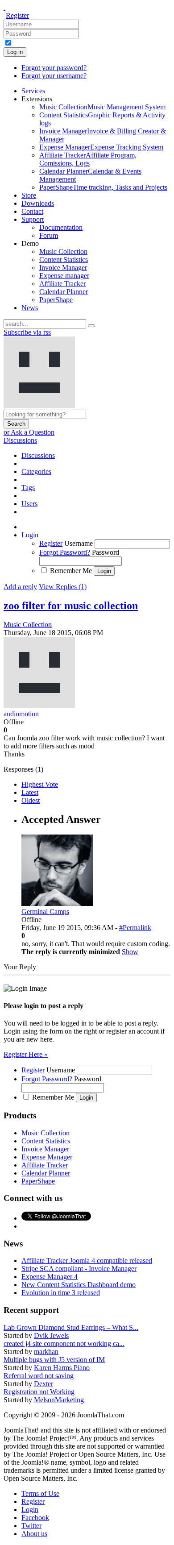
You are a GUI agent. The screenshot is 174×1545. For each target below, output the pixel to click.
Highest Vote (39, 784)
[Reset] (91, 325)
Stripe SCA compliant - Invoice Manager (79, 1268)
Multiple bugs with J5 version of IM (54, 1359)
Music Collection (28, 624)
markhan (46, 1351)
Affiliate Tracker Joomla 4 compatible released (86, 1260)
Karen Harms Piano (62, 1367)
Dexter (43, 1383)
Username (78, 543)
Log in (15, 52)
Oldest (30, 800)
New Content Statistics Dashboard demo (78, 1284)
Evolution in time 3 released (60, 1292)
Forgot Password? (64, 552)
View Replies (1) (63, 586)
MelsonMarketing (59, 1400)
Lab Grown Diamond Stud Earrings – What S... (71, 1327)
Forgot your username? (54, 75)
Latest (29, 792)
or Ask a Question (29, 432)
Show (130, 951)
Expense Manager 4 (49, 1276)
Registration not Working (39, 1391)
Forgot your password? (54, 67)
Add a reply (20, 586)
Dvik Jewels (51, 1335)
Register (17, 15)
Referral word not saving (39, 1375)
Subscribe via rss (27, 332)
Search (16, 423)
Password (105, 552)
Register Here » (26, 1054)
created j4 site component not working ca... (64, 1343)
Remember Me (71, 570)
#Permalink (135, 927)
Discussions (20, 440)
